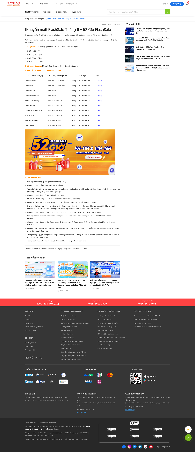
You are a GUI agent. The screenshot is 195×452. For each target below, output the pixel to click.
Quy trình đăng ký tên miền (70, 345)
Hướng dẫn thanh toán (69, 327)
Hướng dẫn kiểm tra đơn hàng (108, 341)
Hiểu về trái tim (33, 358)
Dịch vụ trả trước (31, 330)
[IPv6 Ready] (189, 313)
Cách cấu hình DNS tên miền (108, 323)
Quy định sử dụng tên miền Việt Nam (74, 352)
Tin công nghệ (61, 12)
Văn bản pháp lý (67, 330)
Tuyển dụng (76, 12)
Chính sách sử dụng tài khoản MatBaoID (75, 323)
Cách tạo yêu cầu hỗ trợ (106, 316)
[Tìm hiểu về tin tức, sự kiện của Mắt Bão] (167, 11)
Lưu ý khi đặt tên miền (105, 319)
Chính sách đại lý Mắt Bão (34, 327)
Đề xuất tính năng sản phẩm (71, 359)
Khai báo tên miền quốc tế (107, 327)
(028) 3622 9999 (97, 303)
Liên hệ (27, 319)
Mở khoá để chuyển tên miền (108, 334)
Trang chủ (29, 19)
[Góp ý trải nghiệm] (188, 429)
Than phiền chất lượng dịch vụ (72, 341)
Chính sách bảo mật (68, 319)
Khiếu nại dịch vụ (67, 334)
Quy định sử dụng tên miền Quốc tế (73, 355)
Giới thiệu (28, 316)
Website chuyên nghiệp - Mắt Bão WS (147, 316)
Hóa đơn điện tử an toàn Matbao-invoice (148, 327)
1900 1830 (48, 303)
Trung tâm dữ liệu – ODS (142, 323)
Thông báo (46, 12)
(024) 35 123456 (147, 303)
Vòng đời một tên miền (105, 330)
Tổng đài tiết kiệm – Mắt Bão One (145, 319)
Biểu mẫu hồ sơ (66, 348)
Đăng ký (165, 4)
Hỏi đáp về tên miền (105, 348)
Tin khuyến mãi (31, 12)
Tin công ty (39, 19)
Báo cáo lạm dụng (67, 337)
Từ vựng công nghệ (104, 345)
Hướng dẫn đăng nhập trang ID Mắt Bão (111, 337)
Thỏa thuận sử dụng (68, 316)
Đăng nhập (177, 4)
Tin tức (29, 338)
